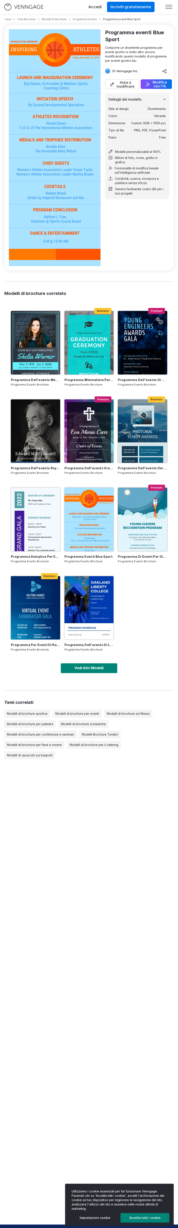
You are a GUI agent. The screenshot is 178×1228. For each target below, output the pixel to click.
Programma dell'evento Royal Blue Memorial (35, 468)
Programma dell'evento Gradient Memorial (89, 468)
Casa (8, 19)
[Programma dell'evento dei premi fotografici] (142, 431)
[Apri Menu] (169, 7)
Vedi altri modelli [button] (89, 668)
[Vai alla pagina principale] (23, 7)
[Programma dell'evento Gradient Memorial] (89, 431)
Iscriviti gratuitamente (130, 7)
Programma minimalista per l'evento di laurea (89, 380)
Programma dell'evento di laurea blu (89, 645)
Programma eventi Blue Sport (88, 556)
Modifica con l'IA (160, 84)
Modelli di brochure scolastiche (83, 724)
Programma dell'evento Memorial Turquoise (35, 380)
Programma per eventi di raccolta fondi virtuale (35, 645)
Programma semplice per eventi (35, 556)
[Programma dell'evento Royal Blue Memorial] (35, 431)
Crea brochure (26, 19)
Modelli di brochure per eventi (77, 713)
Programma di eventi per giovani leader (142, 556)
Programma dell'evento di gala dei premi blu (142, 380)
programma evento (85, 19)
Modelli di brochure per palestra (30, 724)
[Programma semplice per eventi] (35, 519)
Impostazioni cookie (95, 1218)
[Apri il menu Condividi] (164, 71)
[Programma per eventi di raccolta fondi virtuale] (35, 607)
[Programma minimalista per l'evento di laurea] (89, 342)
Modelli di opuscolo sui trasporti (30, 755)
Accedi (95, 7)
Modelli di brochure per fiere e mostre (34, 745)
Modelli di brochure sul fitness (128, 713)
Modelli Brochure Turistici (100, 734)
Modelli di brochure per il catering (94, 745)
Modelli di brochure (54, 19)
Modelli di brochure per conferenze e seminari (40, 734)
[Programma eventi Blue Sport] (89, 519)
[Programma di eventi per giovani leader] (142, 519)
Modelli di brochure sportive (27, 713)
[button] (122, 84)
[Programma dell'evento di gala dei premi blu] (142, 342)
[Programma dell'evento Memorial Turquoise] (35, 342)
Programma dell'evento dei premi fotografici (142, 468)
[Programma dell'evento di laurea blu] (89, 607)
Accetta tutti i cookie (145, 1218)
